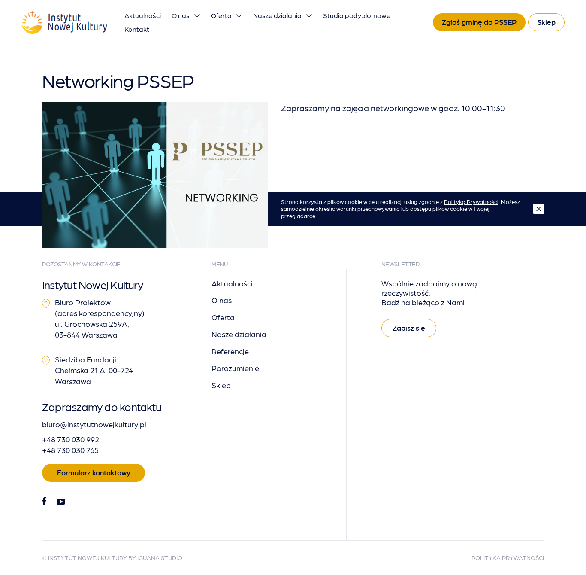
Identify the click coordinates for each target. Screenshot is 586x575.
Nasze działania (277, 15)
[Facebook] (44, 501)
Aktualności (142, 15)
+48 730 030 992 (70, 439)
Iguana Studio (159, 557)
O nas (181, 15)
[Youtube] (60, 502)
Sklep (546, 22)
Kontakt (136, 29)
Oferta (221, 15)
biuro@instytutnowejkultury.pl (94, 424)
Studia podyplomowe (356, 15)
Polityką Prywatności (471, 201)
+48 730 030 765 (70, 449)
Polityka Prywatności (507, 557)
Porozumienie (235, 367)
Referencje (230, 351)
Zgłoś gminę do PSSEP (479, 22)
